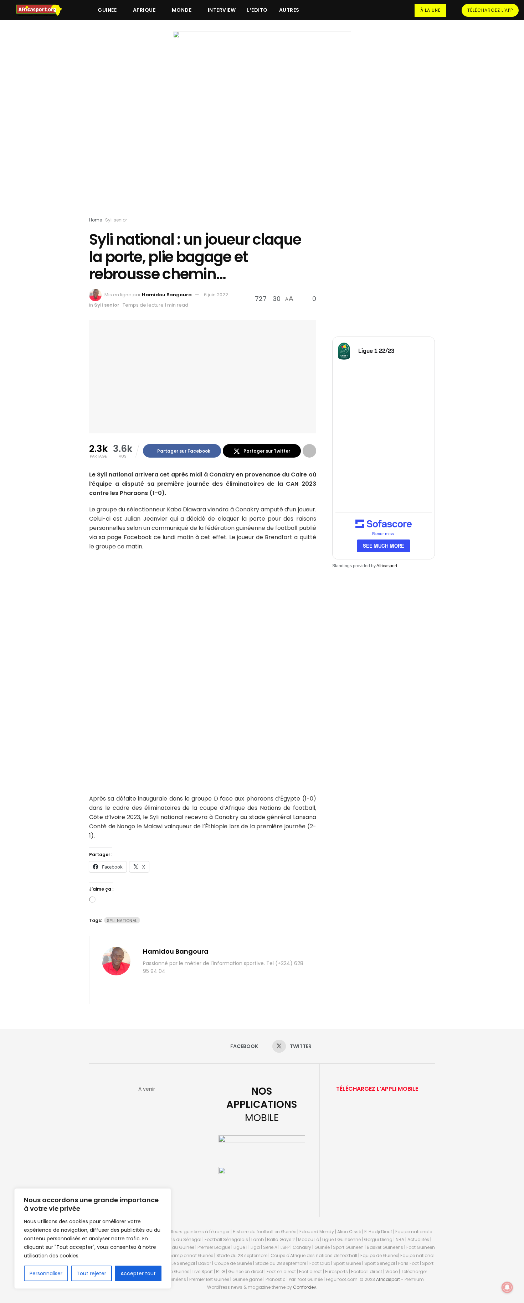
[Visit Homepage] (42, 10)
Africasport (386, 565)
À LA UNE (430, 10)
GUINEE (107, 10)
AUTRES (289, 10)
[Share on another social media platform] (309, 451)
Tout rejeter (91, 1273)
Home (95, 220)
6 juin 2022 (216, 294)
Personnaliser (46, 1273)
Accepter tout (138, 1273)
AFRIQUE (144, 10)
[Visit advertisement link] (262, 125)
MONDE (182, 10)
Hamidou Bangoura (167, 294)
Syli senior (116, 220)
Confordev (304, 1287)
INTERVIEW (222, 10)
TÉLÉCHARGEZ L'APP (490, 10)
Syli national (122, 920)
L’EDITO (257, 10)
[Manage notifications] (507, 1287)
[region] (92, 1238)
